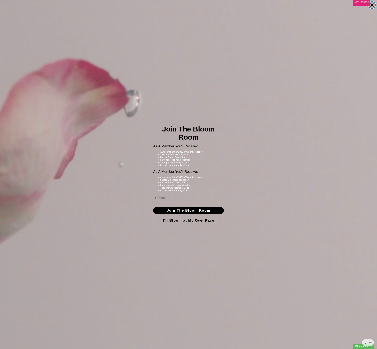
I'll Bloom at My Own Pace (188, 220)
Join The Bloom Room (188, 210)
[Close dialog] (372, 5)
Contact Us (365, 346)
